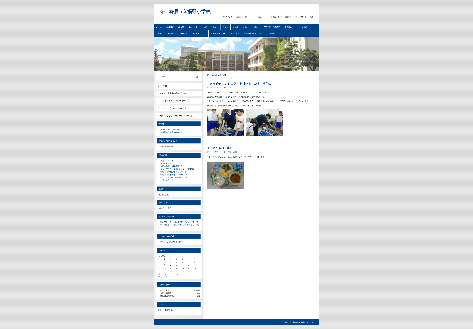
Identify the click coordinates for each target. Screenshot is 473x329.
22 (165, 271)
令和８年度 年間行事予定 (171, 166)
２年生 (215, 27)
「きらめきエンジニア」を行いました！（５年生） (240, 83)
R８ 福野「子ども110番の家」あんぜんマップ (179, 222)
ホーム (159, 27)
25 (183, 271)
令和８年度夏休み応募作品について (175, 177)
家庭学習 (288, 27)
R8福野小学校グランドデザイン (173, 175)
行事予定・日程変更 (271, 27)
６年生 (256, 27)
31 (177, 274)
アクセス (160, 33)
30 (171, 274)
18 (183, 268)
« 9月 (160, 277)
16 (171, 268)
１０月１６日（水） (220, 148)
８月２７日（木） (167, 161)
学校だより (193, 27)
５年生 (246, 27)
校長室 (181, 27)
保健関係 (172, 33)
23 (171, 271)
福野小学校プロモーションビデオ (174, 129)
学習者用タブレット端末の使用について (247, 33)
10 (177, 265)
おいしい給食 (302, 27)
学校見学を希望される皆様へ (172, 132)
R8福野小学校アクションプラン (173, 172)
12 (188, 265)
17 (177, 268)
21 (158, 271)
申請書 (271, 33)
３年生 (225, 27)
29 (165, 274)
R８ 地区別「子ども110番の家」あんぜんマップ (180, 225)
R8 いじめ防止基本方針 (170, 242)
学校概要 (170, 27)
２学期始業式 (165, 163)
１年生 (205, 27)
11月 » (166, 277)
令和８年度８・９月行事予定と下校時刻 (177, 169)
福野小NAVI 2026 (218, 33)
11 (182, 265)
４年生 (235, 27)
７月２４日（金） (167, 180)
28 (159, 274)
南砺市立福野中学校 (166, 310)
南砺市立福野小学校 (190, 11)
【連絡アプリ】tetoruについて (193, 33)
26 (188, 271)
